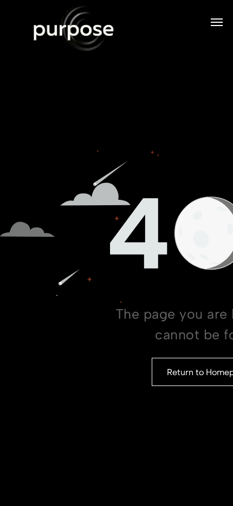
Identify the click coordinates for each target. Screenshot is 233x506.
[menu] (217, 22)
